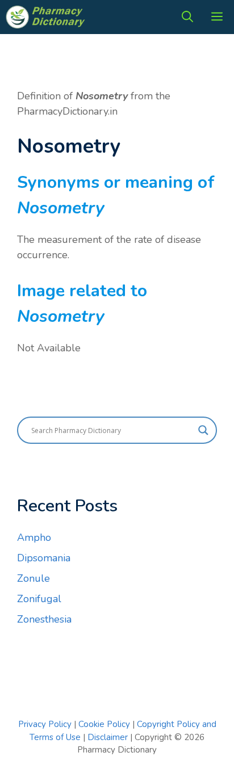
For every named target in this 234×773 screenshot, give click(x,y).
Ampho (34, 537)
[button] (187, 17)
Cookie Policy (105, 724)
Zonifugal (39, 599)
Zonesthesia (44, 619)
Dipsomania (43, 558)
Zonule (33, 578)
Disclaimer (107, 737)
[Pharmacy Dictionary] (46, 17)
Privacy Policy (45, 724)
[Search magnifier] (203, 430)
